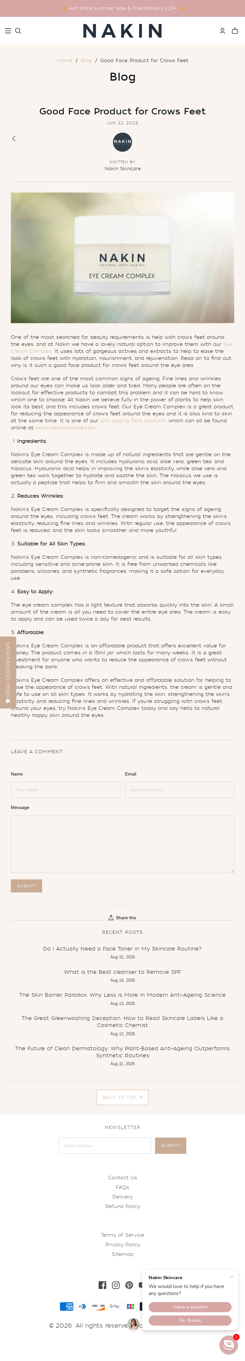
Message (20, 807)
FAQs (122, 1187)
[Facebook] (102, 1285)
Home (64, 60)
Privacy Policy (122, 1244)
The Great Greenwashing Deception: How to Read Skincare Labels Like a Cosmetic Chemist (122, 1022)
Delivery (122, 1197)
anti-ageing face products (133, 421)
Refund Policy (122, 1206)
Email (130, 773)
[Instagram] (116, 1285)
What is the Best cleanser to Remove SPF (122, 972)
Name (17, 773)
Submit (170, 1145)
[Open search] (18, 31)
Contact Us (122, 1178)
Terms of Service (122, 1235)
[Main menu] (8, 31)
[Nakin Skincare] (122, 30)
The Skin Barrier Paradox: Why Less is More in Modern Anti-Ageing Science (122, 995)
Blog (86, 60)
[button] (123, 1097)
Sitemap (122, 1254)
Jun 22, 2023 (122, 123)
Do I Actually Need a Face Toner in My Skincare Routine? (122, 948)
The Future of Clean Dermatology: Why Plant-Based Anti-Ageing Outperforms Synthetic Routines (122, 1052)
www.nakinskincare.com (65, 428)
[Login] (222, 30)
